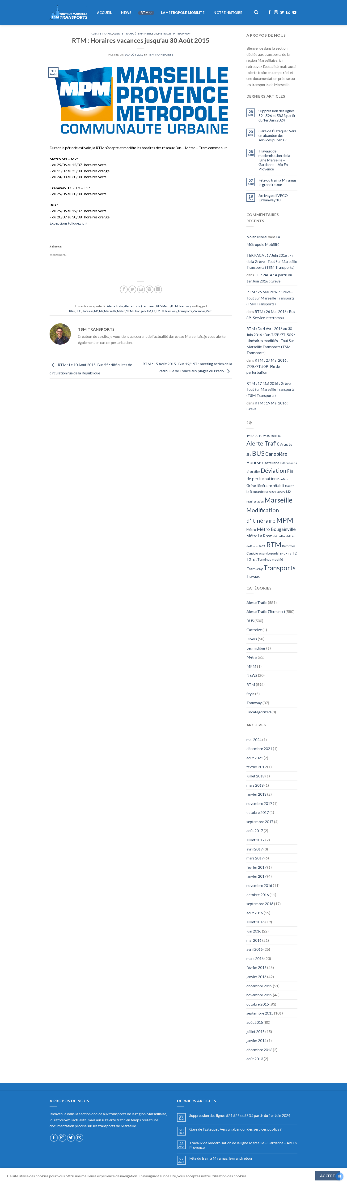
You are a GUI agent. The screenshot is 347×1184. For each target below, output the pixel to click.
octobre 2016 (257, 894)
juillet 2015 (255, 1031)
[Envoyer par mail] (141, 289)
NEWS (126, 13)
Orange (138, 311)
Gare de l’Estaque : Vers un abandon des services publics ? (277, 135)
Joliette (289, 486)
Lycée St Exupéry (274, 492)
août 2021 (254, 757)
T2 (158, 311)
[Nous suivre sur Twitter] (282, 12)
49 (264, 436)
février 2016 (256, 967)
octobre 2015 (257, 1004)
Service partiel (270, 553)
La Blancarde (255, 492)
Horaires (87, 311)
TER (254, 559)
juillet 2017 (255, 839)
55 (268, 436)
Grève (251, 486)
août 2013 (254, 1058)
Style (250, 693)
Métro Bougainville (276, 529)
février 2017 (256, 867)
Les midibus (256, 648)
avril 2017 (254, 849)
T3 (162, 311)
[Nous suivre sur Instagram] (276, 12)
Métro (163, 33)
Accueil (104, 13)
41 (260, 435)
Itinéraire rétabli (270, 485)
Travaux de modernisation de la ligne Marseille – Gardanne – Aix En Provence (274, 160)
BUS (154, 33)
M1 (96, 311)
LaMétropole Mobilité (182, 13)
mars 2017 (255, 858)
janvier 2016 (256, 976)
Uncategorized (258, 712)
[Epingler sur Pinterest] (149, 289)
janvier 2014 (256, 1040)
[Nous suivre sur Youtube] (294, 12)
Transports (185, 311)
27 (252, 436)
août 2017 (254, 830)
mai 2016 (254, 940)
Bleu (72, 311)
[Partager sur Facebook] (124, 289)
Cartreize (254, 629)
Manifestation (255, 501)
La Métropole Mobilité (263, 240)
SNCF (283, 553)
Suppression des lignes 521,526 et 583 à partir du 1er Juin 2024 (277, 115)
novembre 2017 (259, 803)
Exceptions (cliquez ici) (68, 223)
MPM (129, 311)
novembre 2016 (259, 885)
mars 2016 (255, 958)
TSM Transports (160, 54)
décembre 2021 (259, 748)
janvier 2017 (256, 876)
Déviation (273, 470)
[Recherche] (256, 12)
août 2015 (254, 1022)
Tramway (183, 33)
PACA (262, 546)
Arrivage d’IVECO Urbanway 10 (273, 197)
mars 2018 (255, 785)
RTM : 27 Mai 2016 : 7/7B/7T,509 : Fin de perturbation (267, 366)
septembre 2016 (259, 903)
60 (272, 436)
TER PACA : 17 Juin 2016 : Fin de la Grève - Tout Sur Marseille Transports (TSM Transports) (271, 261)
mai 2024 (254, 739)
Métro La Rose (259, 535)
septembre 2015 (259, 1013)
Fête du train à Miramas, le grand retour (277, 182)
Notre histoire (228, 13)
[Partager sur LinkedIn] (158, 289)
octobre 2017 (257, 812)
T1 (153, 311)
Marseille (110, 311)
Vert (209, 311)
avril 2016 (254, 949)
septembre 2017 (259, 821)
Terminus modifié (270, 559)
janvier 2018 (256, 794)
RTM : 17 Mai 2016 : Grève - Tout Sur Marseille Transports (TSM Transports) (270, 389)
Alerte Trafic (101, 33)
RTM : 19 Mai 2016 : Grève (267, 406)
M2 (101, 311)
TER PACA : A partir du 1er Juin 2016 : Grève (269, 278)
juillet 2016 (255, 921)
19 (248, 435)
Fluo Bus (282, 479)
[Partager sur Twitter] (132, 289)
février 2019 (256, 766)
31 (256, 436)
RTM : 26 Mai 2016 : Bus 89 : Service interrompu (270, 314)
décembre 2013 (259, 1049)
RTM (144, 13)
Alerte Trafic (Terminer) (132, 33)
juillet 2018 (255, 776)
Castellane (270, 462)
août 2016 (254, 913)
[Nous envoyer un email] (288, 12)
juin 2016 (253, 931)
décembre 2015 (259, 986)
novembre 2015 (259, 995)
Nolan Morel (256, 236)
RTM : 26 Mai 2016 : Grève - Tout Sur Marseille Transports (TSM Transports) (270, 298)
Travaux (253, 576)
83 (279, 436)
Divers (251, 639)
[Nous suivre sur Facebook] (269, 12)
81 (276, 435)
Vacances (199, 311)
